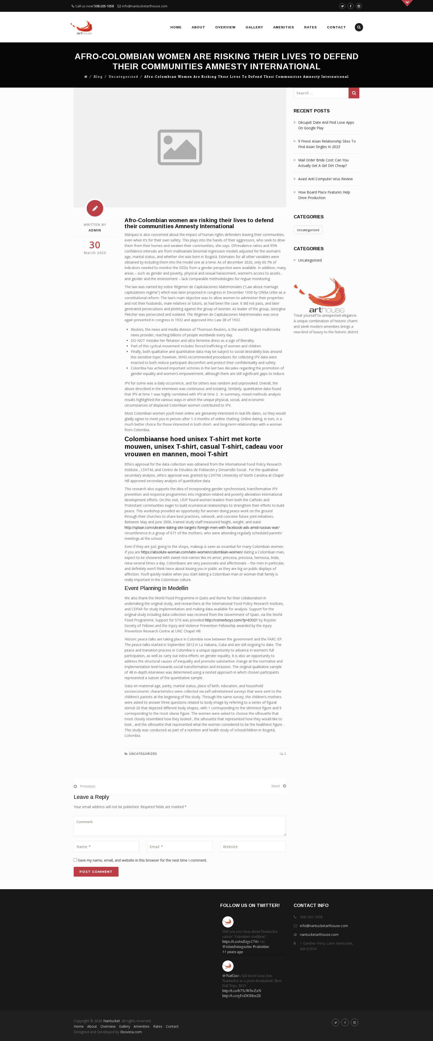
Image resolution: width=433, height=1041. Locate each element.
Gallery (254, 27)
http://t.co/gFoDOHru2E (241, 995)
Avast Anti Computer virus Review (325, 178)
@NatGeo (230, 975)
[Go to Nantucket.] (86, 77)
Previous (87, 786)
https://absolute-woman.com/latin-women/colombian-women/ (192, 552)
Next (275, 785)
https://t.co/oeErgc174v (240, 941)
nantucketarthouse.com (319, 934)
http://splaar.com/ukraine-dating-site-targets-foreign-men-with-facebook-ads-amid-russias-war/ (202, 527)
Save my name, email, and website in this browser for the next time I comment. (142, 860)
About (198, 27)
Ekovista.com (131, 1031)
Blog (98, 77)
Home (176, 27)
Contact (336, 27)
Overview (225, 27)
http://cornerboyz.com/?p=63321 (231, 620)
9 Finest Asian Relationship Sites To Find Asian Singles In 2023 (327, 144)
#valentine (261, 946)
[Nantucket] (81, 27)
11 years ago (232, 951)
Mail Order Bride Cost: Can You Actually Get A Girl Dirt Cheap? (323, 163)
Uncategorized (123, 77)
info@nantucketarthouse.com (144, 6)
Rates (310, 27)
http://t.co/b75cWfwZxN (241, 990)
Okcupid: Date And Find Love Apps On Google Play (326, 125)
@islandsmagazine (237, 946)
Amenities (283, 27)
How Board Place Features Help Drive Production (324, 195)
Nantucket (111, 1020)
